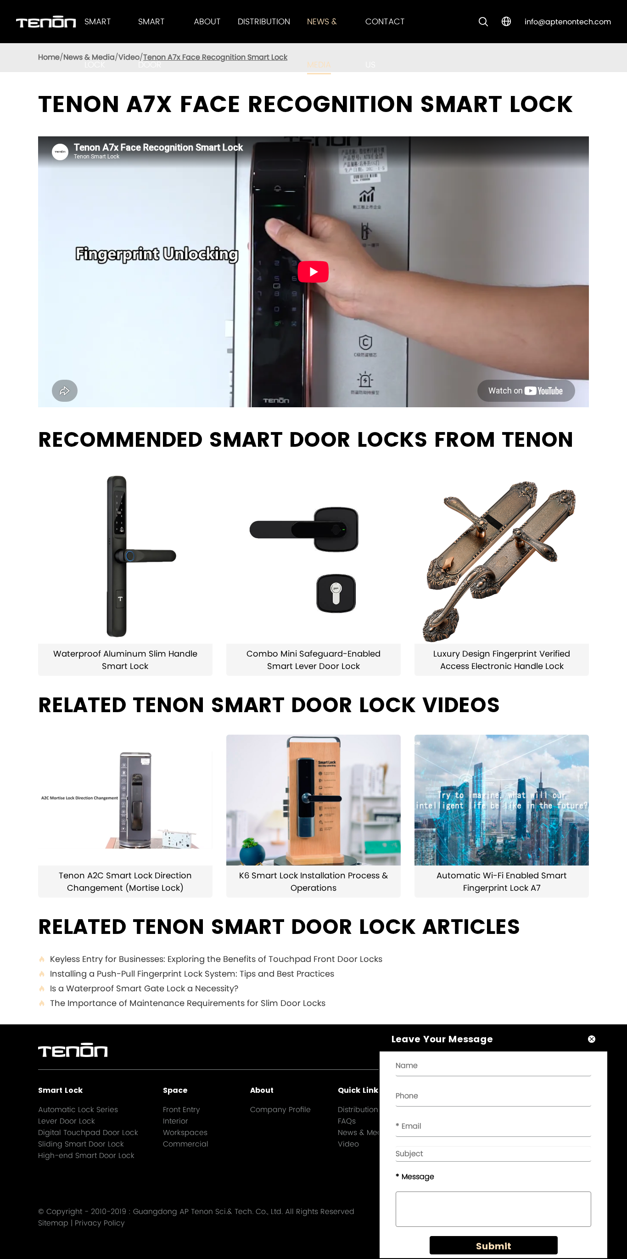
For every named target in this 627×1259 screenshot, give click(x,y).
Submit (493, 1246)
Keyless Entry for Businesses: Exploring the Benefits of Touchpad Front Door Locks (210, 959)
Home (49, 57)
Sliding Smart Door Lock (81, 1144)
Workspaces (185, 1132)
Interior (175, 1121)
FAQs (347, 1121)
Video (129, 57)
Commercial (185, 1144)
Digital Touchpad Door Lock (88, 1132)
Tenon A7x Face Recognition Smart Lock (215, 57)
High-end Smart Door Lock (86, 1155)
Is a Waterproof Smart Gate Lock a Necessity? (138, 988)
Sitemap (53, 1223)
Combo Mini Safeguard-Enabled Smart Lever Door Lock (313, 660)
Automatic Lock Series (78, 1109)
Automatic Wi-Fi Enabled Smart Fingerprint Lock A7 (502, 882)
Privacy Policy (100, 1223)
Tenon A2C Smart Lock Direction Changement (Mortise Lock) (125, 882)
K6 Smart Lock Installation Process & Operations (313, 882)
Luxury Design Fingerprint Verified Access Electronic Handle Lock (501, 660)
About (207, 21)
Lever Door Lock (66, 1121)
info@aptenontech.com (568, 22)
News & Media (363, 1132)
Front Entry (181, 1109)
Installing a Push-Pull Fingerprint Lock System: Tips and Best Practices (186, 973)
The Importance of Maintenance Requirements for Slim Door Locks (181, 1003)
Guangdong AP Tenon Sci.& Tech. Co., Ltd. (208, 1211)
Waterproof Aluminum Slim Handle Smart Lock (125, 660)
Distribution (264, 21)
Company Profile (280, 1109)
